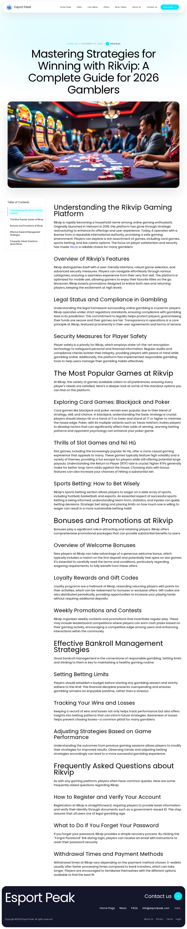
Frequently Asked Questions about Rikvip (23, 242)
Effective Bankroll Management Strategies (25, 233)
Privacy (159, 919)
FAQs (134, 908)
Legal (178, 919)
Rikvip (74, 247)
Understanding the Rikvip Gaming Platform (26, 211)
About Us (148, 919)
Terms (169, 919)
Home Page (107, 908)
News (123, 908)
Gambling (72, 44)
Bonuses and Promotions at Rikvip (26, 225)
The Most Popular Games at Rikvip (26, 219)
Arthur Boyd (115, 44)
